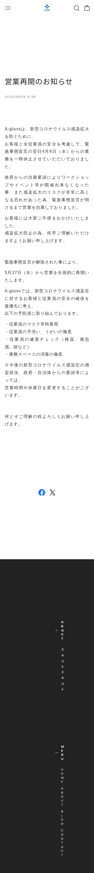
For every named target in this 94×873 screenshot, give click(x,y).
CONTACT (62, 843)
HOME (62, 776)
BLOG (62, 818)
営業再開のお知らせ (39, 81)
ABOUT (62, 797)
